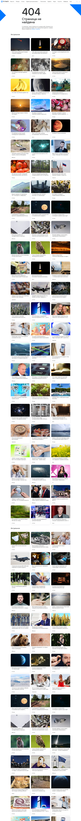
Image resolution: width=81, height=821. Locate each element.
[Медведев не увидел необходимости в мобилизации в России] (40, 744)
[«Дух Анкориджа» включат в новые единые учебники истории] (40, 494)
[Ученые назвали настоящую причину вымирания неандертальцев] (40, 785)
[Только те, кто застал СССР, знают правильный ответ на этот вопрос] (20, 744)
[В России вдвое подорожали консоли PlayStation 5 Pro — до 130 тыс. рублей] (40, 311)
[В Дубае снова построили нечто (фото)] (60, 494)
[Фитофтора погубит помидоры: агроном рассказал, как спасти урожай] (20, 169)
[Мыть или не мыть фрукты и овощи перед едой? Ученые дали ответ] (20, 271)
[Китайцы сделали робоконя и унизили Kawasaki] (40, 515)
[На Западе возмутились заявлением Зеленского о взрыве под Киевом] (20, 724)
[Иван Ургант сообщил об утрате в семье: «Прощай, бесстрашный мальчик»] (60, 149)
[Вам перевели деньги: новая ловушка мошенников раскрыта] (40, 724)
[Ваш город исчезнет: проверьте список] (40, 683)
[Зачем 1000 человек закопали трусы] (20, 663)
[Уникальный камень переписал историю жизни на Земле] (60, 67)
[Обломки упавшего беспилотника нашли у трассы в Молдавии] (20, 149)
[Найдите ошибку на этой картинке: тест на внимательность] (20, 494)
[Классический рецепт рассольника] (20, 433)
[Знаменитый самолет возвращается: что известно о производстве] (60, 88)
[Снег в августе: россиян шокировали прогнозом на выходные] (20, 311)
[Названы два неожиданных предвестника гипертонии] (40, 703)
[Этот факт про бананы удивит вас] (20, 88)
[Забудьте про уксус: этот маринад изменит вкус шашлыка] (20, 291)
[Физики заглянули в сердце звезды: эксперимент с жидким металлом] (20, 616)
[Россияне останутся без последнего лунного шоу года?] (60, 210)
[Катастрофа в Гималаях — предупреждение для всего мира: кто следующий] (40, 663)
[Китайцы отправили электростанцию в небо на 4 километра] (40, 108)
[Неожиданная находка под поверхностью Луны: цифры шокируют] (40, 67)
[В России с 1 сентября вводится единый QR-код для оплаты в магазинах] (40, 372)
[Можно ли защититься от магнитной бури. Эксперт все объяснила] (20, 474)
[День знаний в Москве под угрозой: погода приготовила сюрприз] (60, 764)
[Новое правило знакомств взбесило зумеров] (60, 805)
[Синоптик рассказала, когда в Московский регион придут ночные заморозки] (60, 291)
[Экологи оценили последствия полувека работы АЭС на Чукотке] (40, 169)
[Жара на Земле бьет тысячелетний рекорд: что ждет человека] (60, 250)
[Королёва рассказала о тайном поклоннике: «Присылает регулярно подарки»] (60, 474)
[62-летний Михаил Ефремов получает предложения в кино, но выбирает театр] (60, 515)
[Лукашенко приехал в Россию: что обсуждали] (40, 616)
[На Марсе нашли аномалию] (60, 128)
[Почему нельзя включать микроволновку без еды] (60, 703)
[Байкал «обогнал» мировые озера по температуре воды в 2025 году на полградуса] (60, 433)
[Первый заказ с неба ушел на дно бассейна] (60, 393)
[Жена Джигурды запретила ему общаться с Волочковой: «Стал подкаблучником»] (60, 311)
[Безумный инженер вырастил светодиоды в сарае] (20, 575)
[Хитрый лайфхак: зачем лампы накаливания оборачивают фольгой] (60, 230)
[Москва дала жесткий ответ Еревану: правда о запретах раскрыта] (60, 169)
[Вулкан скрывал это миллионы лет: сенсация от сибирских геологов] (20, 189)
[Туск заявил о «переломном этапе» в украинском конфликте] (20, 372)
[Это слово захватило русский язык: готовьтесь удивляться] (60, 372)
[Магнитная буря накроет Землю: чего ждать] (20, 108)
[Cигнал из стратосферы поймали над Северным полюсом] (20, 805)
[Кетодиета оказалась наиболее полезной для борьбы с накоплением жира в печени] (40, 433)
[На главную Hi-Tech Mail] (6, 1)
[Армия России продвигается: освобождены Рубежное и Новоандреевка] (20, 535)
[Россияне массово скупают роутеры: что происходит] (40, 189)
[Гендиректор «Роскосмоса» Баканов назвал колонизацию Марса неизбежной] (60, 555)
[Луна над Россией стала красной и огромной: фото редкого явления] (40, 210)
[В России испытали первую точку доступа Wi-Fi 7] (60, 352)
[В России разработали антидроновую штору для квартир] (20, 230)
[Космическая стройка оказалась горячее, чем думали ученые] (20, 413)
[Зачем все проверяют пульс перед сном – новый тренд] (40, 454)
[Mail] (2, 1)
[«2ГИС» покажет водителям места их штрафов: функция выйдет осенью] (20, 454)
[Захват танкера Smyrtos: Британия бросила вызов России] (60, 724)
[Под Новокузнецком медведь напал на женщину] (20, 764)
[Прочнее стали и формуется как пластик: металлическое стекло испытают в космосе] (40, 230)
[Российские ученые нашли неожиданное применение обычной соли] (20, 128)
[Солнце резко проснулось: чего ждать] (40, 149)
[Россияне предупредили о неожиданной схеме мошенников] (40, 332)
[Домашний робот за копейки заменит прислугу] (20, 636)
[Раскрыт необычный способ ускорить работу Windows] (60, 616)
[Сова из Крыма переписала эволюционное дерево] (40, 250)
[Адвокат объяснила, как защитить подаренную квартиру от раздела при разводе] (60, 575)
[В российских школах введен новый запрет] (20, 555)
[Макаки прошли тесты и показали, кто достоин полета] (20, 250)
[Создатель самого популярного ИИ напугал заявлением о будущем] (40, 555)
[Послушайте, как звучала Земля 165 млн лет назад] (20, 515)
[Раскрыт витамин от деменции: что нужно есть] (60, 785)
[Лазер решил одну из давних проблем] (40, 352)
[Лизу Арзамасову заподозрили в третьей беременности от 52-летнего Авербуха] (40, 575)
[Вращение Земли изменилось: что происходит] (20, 785)
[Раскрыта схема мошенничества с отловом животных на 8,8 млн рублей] (60, 271)
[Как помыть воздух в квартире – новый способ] (20, 393)
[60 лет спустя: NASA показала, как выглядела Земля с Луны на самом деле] (40, 88)
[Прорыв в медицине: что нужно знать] (40, 764)
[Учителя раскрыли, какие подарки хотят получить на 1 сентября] (40, 596)
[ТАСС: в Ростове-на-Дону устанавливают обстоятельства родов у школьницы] (40, 128)
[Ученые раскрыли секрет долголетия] (60, 663)
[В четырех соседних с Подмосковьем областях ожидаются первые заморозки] (60, 189)
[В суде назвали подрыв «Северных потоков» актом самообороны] (40, 474)
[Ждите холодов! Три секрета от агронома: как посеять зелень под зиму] (40, 393)
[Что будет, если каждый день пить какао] (60, 47)
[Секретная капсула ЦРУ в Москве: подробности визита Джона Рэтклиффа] (20, 683)
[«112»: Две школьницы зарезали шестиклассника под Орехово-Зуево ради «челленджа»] (40, 47)
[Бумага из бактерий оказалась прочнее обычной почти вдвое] (40, 535)
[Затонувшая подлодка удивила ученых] (20, 67)
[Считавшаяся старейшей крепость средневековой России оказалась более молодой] (20, 210)
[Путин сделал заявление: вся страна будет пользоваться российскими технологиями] (60, 683)
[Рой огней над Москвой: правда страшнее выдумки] (20, 47)
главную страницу (35, 29)
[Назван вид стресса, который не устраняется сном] (20, 332)
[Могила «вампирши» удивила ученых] (20, 703)
